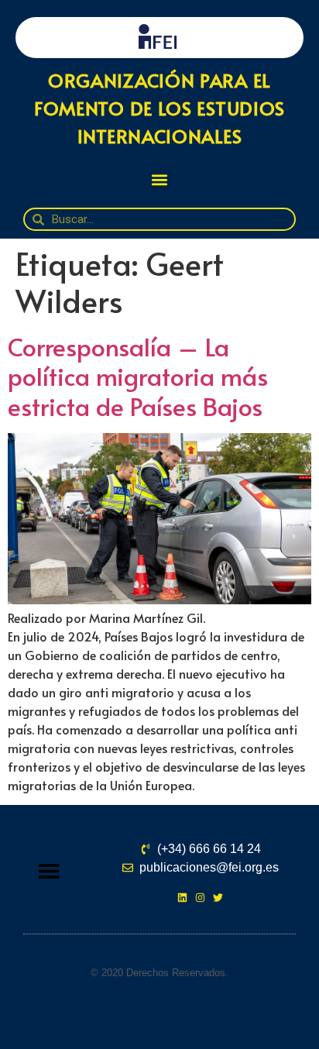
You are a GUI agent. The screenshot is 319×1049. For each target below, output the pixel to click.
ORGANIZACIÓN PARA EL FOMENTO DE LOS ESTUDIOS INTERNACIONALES (159, 108)
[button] (160, 179)
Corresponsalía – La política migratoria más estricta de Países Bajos (138, 376)
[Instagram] (200, 898)
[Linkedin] (182, 898)
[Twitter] (218, 898)
